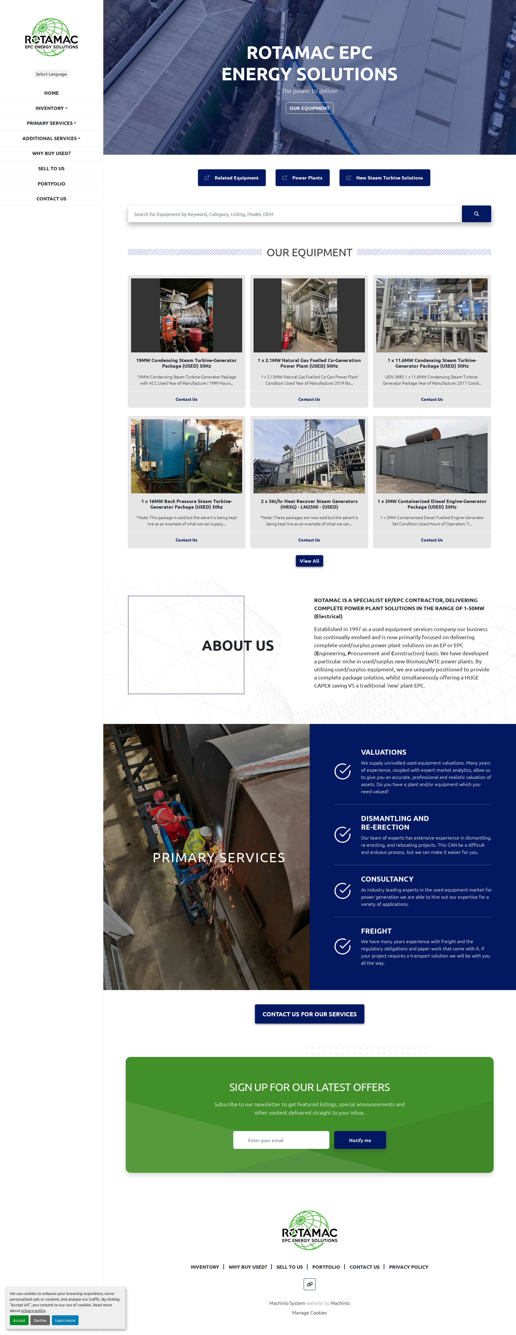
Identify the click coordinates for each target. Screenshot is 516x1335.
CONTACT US (51, 198)
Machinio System (287, 1302)
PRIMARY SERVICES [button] (50, 123)
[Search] (476, 213)
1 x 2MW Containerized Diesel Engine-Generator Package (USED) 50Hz (432, 504)
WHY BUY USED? (51, 153)
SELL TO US (51, 168)
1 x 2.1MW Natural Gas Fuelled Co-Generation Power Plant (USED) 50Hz (309, 363)
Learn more (65, 1320)
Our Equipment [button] (310, 108)
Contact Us (186, 399)
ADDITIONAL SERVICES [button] (49, 138)
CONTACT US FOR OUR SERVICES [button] (309, 1014)
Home (51, 93)
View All (309, 561)
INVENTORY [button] (50, 108)
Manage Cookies (309, 1312)
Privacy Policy (409, 1267)
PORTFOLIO (51, 183)
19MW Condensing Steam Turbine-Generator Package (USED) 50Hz (186, 363)
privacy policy (33, 1310)
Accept (19, 1320)
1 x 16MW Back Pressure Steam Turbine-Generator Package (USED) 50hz (186, 504)
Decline (40, 1320)
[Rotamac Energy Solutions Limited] (310, 1230)
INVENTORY (205, 1267)
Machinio (340, 1302)
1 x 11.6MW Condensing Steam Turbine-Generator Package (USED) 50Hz (432, 363)
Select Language (51, 73)
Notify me (360, 1140)
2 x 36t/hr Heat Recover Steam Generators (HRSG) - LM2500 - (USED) (309, 504)
